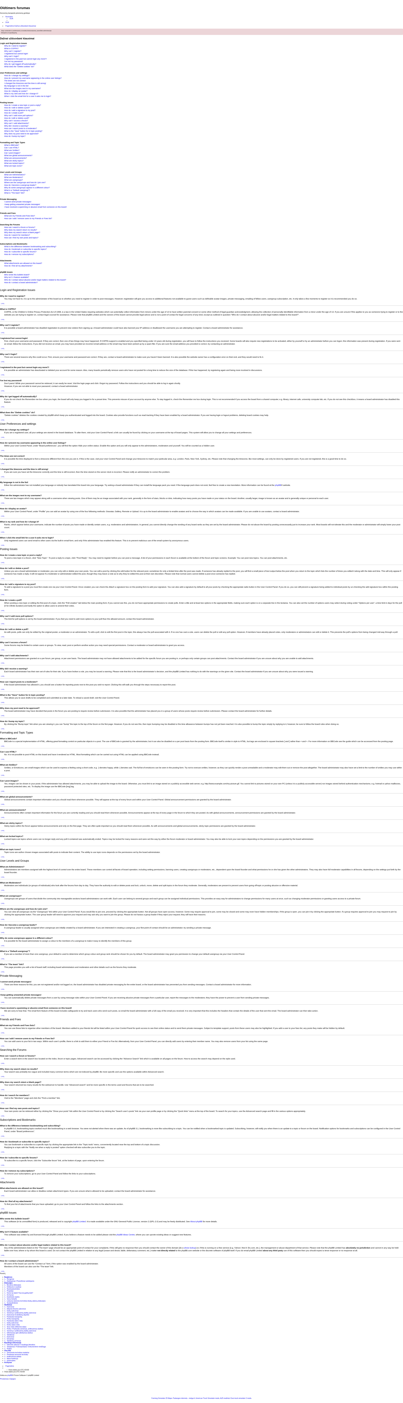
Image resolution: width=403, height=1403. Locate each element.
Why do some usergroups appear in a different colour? (27, 188)
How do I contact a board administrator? (21, 282)
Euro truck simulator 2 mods (241, 1398)
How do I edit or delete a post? (17, 108)
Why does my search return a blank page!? (22, 232)
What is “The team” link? (14, 193)
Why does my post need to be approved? (21, 134)
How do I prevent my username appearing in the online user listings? (33, 78)
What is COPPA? (11, 48)
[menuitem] (10, 19)
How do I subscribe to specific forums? (20, 252)
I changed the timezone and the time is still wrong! (25, 83)
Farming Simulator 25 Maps (161, 1398)
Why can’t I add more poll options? (18, 115)
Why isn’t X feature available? (16, 277)
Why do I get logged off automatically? (20, 64)
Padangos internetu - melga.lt (184, 1398)
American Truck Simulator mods (207, 1398)
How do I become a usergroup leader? (20, 185)
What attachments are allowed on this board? (23, 263)
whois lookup (190, 1248)
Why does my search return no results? (20, 230)
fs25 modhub (225, 1398)
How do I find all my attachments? (18, 266)
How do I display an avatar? (15, 91)
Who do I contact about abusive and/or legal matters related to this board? (35, 280)
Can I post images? (12, 153)
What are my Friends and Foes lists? (19, 216)
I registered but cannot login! (16, 54)
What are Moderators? (13, 177)
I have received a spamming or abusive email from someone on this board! (35, 207)
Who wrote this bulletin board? (17, 275)
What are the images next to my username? (22, 88)
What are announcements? (15, 158)
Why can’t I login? (11, 56)
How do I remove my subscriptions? (19, 254)
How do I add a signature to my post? (19, 110)
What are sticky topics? (14, 161)
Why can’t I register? (12, 51)
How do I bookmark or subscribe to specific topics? (25, 249)
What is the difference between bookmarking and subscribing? (30, 246)
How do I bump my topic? (15, 136)
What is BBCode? (11, 145)
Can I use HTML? (11, 148)
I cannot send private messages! (17, 202)
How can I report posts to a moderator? (20, 128)
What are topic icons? (13, 166)
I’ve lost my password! (13, 61)
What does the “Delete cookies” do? (19, 67)
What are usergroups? (13, 180)
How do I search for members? (17, 235)
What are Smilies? (12, 150)
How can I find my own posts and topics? (21, 238)
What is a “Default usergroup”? (17, 190)
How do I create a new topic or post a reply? (22, 105)
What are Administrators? (14, 175)
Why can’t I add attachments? (16, 123)
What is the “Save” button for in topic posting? (23, 131)
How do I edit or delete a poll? (16, 118)
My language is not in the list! (16, 86)
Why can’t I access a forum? (16, 121)
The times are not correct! (15, 81)
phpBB (278, 485)
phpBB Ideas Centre (125, 1235)
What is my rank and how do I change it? (21, 94)
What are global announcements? (18, 155)
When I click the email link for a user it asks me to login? (27, 96)
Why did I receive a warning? (16, 126)
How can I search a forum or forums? (19, 227)
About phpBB (196, 1221)
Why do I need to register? (15, 46)
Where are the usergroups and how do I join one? (25, 182)
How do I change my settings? (16, 75)
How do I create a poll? (14, 113)
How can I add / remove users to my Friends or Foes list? (28, 218)
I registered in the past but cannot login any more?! (25, 59)
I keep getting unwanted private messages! (22, 204)
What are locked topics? (14, 163)
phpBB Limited (79, 1221)
